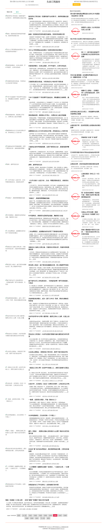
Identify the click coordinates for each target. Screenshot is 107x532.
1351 (36, 518)
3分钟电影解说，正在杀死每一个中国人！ (42, 415)
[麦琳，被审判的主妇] (12, 164)
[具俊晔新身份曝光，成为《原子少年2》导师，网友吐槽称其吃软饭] (16, 299)
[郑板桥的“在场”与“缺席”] (75, 141)
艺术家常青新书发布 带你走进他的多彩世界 (84, 152)
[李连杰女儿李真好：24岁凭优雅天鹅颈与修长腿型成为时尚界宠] (16, 334)
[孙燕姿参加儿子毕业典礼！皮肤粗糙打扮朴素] (16, 485)
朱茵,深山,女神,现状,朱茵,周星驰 (50, 78)
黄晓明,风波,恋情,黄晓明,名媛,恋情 (51, 226)
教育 (93, 1)
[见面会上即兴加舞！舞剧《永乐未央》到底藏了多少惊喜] (75, 216)
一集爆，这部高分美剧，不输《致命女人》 (43, 399)
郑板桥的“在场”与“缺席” (89, 137)
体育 (75, 1)
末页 (48, 518)
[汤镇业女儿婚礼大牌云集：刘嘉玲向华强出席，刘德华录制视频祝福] (16, 248)
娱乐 (78, 1)
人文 (26, 1)
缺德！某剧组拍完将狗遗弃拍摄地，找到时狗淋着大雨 (47, 34)
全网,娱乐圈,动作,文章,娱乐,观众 (50, 463)
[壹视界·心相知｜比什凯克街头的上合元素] (75, 31)
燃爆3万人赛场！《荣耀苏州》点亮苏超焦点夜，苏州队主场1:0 (90, 92)
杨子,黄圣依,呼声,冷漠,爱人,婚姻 (50, 277)
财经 (81, 1)
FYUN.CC (49, 527)
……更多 (35, 28)
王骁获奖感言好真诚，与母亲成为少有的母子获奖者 (46, 81)
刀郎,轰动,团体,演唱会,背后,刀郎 (50, 62)
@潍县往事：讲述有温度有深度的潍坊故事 (84, 164)
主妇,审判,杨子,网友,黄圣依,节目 (50, 175)
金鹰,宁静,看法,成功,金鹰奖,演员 (50, 244)
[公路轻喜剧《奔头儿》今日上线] (75, 177)
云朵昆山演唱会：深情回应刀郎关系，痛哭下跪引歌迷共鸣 (48, 352)
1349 (26, 518)
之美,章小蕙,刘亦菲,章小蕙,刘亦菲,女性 (52, 331)
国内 (11, 1)
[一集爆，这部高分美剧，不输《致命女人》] (16, 400)
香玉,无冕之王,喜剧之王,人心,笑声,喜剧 (52, 380)
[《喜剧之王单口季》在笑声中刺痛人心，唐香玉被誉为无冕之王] (16, 368)
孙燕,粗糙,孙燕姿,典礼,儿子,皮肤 (50, 497)
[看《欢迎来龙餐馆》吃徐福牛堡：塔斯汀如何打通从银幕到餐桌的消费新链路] (75, 196)
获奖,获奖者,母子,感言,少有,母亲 (50, 92)
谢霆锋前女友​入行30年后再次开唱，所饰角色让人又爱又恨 (48, 131)
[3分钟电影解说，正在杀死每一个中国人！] (16, 416)
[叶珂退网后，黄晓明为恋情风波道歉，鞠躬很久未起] (16, 216)
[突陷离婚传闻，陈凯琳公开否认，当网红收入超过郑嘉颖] (16, 115)
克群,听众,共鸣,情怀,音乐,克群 (50, 396)
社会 (17, 1)
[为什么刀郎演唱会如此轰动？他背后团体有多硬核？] (16, 50)
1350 (31, 518)
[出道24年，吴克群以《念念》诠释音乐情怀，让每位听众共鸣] (16, 384)
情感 (23, 1)
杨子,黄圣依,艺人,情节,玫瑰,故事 (50, 295)
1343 (40, 515)
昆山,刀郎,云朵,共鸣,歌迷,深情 (50, 364)
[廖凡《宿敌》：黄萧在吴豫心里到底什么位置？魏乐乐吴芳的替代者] (16, 432)
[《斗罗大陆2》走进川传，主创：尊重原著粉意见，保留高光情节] (16, 181)
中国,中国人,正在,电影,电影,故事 (50, 426)
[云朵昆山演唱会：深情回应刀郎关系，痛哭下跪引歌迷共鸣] (16, 352)
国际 (14, 1)
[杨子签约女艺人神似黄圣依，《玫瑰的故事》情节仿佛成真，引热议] (16, 282)
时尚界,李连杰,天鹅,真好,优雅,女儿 (51, 349)
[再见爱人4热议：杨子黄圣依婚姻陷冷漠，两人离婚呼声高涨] (16, 265)
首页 (18, 515)
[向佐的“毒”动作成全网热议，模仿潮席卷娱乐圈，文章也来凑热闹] (16, 449)
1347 (60, 515)
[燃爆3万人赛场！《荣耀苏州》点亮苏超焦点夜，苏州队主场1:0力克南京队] (75, 94)
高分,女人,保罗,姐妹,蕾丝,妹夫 (50, 410)
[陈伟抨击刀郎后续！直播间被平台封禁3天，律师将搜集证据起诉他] (16, 17)
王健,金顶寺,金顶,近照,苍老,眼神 (50, 161)
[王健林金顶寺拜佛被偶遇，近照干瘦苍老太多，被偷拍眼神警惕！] (16, 147)
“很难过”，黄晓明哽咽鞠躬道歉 (39, 198)
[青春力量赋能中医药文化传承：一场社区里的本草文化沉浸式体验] (75, 233)
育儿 (96, 1)
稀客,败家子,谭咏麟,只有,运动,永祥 (51, 112)
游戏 (90, 1)
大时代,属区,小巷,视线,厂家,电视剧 (28, 509)
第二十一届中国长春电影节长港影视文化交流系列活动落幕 (90, 54)
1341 (30, 515)
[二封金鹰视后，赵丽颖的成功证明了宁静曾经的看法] (16, 232)
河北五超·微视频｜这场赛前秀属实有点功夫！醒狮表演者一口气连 (84, 76)
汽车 (29, 1)
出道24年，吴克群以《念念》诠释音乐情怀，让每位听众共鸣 (49, 384)
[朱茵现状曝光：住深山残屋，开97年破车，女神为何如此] (16, 66)
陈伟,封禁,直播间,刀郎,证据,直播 (50, 31)
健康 (32, 1)
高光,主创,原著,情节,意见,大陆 (50, 195)
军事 (84, 1)
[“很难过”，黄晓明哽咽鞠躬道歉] (15, 198)
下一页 (43, 518)
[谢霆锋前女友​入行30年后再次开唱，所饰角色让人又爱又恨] (16, 131)
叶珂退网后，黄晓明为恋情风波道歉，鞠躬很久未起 (46, 215)
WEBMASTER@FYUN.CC (57, 528)
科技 (87, 1)
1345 (50, 515)
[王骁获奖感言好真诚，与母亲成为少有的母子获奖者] (16, 82)
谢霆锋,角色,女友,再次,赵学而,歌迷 (51, 143)
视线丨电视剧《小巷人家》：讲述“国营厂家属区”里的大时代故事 (27, 500)
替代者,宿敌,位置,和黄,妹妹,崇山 (50, 446)
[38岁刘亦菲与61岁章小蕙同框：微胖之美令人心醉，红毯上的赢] (16, 317)
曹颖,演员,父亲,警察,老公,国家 (50, 481)
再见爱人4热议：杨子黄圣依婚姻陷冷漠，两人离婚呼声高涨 (48, 265)
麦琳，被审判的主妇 (35, 165)
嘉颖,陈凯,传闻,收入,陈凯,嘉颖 (50, 127)
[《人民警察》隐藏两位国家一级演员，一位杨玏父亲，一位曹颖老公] (16, 468)
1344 (45, 515)
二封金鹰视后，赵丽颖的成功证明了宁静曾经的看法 (46, 231)
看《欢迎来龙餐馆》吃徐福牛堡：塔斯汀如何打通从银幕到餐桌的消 (90, 195)
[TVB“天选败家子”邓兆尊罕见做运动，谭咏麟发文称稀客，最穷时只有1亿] (16, 99)
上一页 (24, 515)
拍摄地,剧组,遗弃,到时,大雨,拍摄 (50, 46)
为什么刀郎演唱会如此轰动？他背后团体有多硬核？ (46, 50)
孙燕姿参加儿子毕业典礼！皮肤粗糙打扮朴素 (44, 485)
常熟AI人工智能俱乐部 (61, 527)
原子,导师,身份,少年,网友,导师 (50, 313)
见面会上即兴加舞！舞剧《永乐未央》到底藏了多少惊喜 (90, 214)
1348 (65, 515)
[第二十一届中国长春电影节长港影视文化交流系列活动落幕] (75, 56)
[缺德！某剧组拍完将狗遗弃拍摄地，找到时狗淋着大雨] (16, 34)
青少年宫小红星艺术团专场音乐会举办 (83, 39)
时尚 (20, 1)
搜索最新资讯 (77, 4)
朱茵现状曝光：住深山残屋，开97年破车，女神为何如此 (47, 66)
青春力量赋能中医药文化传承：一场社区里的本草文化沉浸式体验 (90, 232)
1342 (35, 515)
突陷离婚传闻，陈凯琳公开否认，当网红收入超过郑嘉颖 (47, 115)
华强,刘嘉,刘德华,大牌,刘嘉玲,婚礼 (51, 262)
